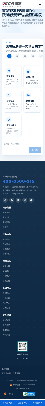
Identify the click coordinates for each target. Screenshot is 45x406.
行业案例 (6, 335)
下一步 (34, 150)
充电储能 (6, 249)
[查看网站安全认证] (29, 394)
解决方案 (6, 266)
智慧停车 (6, 239)
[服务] (27, 358)
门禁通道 (6, 244)
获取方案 (23, 403)
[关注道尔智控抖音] (5, 200)
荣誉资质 (6, 222)
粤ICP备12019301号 (23, 389)
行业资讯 (6, 298)
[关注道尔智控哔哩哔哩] (31, 200)
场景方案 (6, 281)
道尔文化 (6, 217)
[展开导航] (40, 4)
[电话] (17, 358)
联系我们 (6, 320)
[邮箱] (22, 358)
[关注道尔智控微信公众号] (11, 200)
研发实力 (6, 308)
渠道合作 (6, 325)
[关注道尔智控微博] (24, 200)
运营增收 (6, 271)
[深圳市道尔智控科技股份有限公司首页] (12, 4)
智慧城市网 (6, 373)
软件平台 (6, 254)
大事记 (5, 227)
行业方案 (6, 276)
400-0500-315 (18, 181)
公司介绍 (6, 212)
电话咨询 (8, 403)
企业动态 (6, 293)
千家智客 (16, 373)
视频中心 (6, 303)
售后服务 (6, 330)
